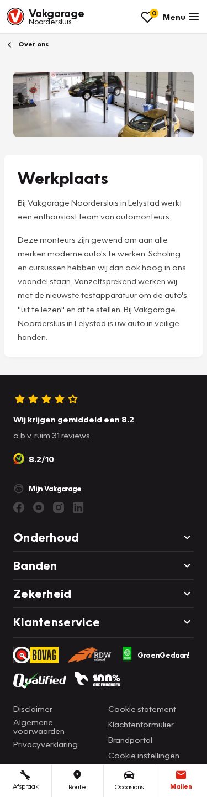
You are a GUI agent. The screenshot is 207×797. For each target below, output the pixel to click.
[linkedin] (78, 507)
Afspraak (26, 786)
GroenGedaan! (163, 655)
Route (77, 787)
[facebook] (18, 507)
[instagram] (58, 507)
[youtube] (38, 507)
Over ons (33, 44)
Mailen (181, 786)
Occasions (129, 787)
